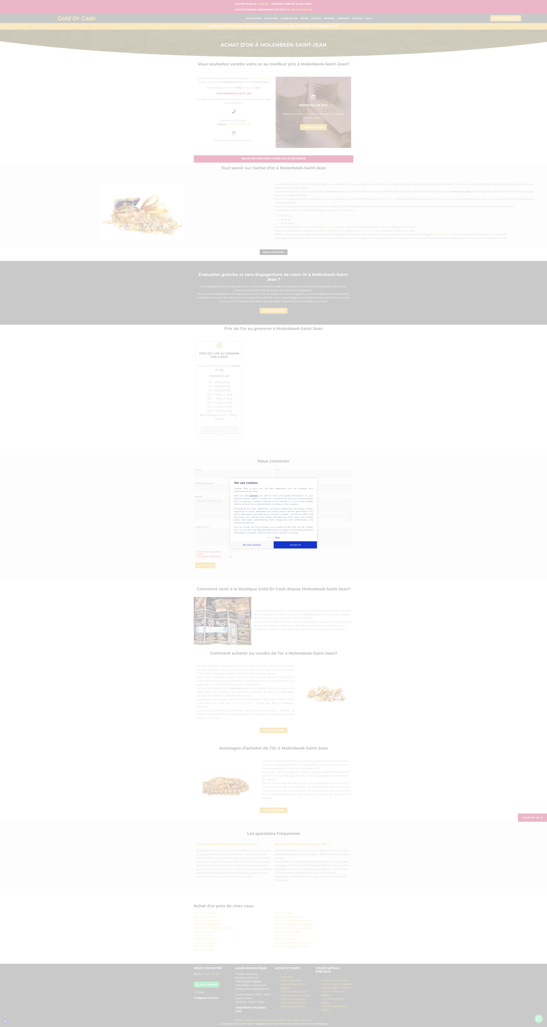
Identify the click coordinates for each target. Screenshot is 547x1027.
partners (253, 496)
